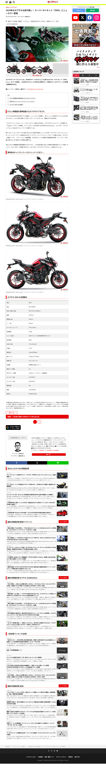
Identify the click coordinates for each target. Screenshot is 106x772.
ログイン (79, 10)
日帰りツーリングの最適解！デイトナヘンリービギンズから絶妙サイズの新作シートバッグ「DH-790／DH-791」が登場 (30, 724)
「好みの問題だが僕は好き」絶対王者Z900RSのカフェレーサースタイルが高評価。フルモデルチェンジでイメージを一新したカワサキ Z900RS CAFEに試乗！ (31, 614)
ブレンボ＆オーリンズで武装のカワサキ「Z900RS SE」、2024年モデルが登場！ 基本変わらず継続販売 (31, 485)
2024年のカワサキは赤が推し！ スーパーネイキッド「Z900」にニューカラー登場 (46, 746)
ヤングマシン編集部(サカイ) (86, 92)
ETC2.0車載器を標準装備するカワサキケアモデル (21, 98)
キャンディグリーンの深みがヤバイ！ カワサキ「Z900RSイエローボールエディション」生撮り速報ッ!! (31, 475)
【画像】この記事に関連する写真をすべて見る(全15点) (23, 417)
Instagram (56, 450)
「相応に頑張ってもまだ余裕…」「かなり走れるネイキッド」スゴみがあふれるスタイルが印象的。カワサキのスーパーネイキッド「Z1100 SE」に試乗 (31, 529)
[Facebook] (16, 462)
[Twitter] (37, 462)
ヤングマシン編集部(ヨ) (24, 16)
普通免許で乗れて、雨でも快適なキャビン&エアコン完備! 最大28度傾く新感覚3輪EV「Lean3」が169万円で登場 (31, 703)
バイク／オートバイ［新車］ (19, 746)
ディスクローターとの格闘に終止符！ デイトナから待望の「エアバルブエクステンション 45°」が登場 (31, 733)
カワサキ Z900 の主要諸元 (15, 104)
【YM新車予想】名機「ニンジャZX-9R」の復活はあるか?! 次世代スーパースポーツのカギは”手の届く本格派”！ (31, 503)
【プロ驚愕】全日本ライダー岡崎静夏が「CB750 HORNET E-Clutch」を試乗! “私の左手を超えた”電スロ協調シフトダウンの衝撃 (31, 558)
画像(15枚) (39, 75)
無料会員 (92, 10)
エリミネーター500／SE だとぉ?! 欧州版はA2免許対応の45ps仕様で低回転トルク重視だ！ (30, 494)
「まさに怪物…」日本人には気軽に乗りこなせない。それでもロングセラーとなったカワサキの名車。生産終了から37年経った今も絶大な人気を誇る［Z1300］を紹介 (31, 584)
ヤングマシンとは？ (31, 757)
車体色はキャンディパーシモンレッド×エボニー (21, 101)
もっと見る (63, 522)
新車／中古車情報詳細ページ (14, 650)
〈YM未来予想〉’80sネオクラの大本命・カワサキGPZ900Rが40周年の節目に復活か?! (29, 512)
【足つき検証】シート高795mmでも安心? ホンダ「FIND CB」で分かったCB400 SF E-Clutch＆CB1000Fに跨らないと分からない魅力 (31, 538)
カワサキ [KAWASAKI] (12, 24)
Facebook (49, 450)
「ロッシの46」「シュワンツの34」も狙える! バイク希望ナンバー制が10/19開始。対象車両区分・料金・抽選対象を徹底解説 (31, 693)
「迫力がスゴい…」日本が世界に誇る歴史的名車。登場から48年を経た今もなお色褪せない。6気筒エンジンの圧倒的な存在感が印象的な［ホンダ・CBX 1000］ (31, 641)
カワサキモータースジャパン (35, 89)
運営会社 (70, 757)
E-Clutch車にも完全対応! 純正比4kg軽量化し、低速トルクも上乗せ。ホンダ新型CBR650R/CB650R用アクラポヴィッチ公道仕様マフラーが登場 (28, 666)
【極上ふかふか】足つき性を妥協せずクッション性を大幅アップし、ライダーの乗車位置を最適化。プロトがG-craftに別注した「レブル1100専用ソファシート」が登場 (89, 99)
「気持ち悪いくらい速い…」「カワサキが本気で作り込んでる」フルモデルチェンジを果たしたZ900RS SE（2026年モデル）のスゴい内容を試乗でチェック (31, 594)
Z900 (57, 21)
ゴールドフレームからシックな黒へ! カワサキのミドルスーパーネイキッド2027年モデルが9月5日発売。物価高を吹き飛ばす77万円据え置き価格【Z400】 (31, 548)
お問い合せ (77, 757)
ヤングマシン (26, 21)
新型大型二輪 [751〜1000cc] (38, 21)
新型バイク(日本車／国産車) (15, 21)
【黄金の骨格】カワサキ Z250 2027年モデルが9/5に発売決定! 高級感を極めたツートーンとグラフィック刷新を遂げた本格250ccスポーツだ (31, 567)
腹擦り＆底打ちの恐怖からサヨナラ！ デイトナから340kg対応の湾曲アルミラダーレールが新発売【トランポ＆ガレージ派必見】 (31, 712)
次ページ (11, 412)
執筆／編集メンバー (49, 757)
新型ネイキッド (50, 21)
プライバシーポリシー (61, 757)
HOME (8, 746)
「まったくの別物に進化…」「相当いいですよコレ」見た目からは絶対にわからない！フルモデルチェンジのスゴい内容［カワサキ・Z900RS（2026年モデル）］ (31, 623)
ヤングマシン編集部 (84, 84)
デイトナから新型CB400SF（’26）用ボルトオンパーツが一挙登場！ (24, 657)
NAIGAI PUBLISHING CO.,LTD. (51, 760)
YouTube (41, 450)
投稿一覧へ (48, 454)
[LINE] (58, 462)
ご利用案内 (40, 757)
